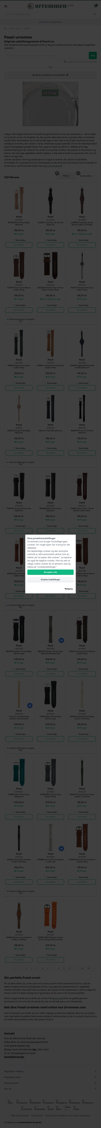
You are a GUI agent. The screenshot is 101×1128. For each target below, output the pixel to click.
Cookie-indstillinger (50, 579)
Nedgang (69, 588)
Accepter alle (50, 572)
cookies (31, 544)
